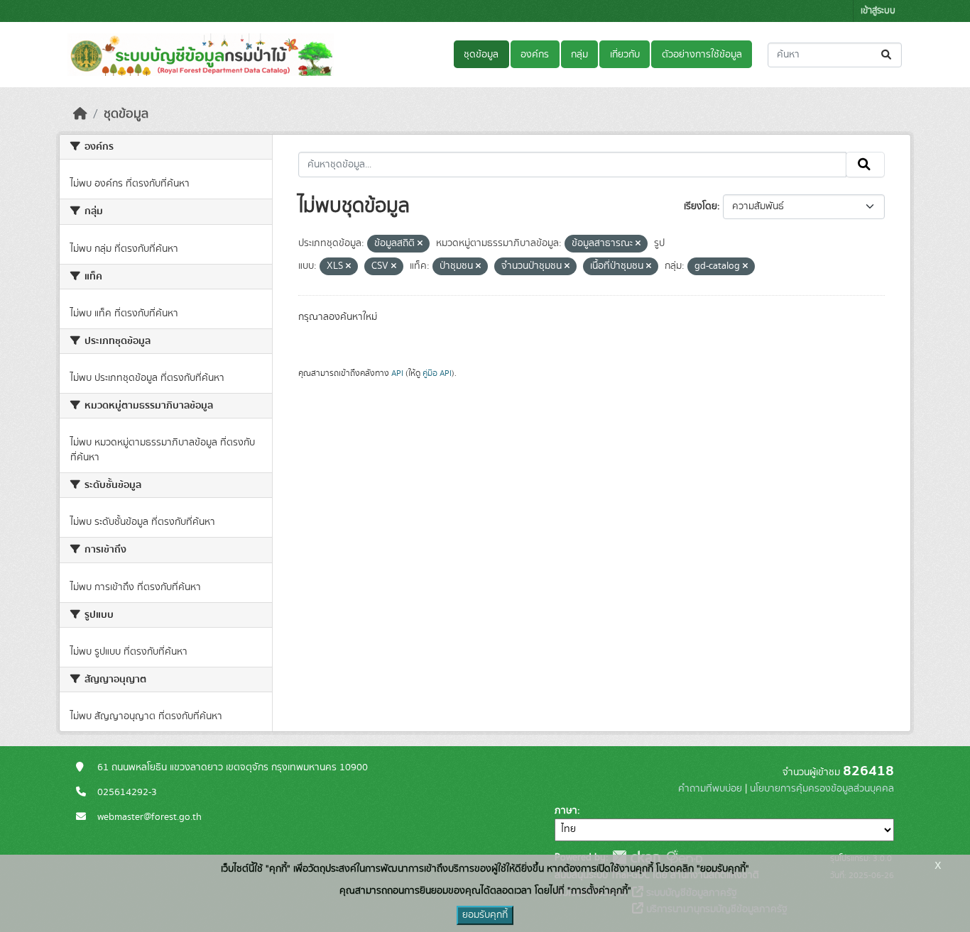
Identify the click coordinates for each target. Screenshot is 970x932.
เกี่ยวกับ (625, 55)
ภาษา (566, 811)
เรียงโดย (700, 206)
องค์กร (535, 55)
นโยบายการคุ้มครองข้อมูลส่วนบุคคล (822, 789)
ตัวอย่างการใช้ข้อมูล (702, 55)
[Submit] (887, 55)
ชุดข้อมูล (481, 55)
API (397, 373)
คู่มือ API (437, 373)
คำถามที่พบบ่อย (710, 789)
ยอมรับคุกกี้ (485, 915)
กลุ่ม (579, 55)
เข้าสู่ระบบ (878, 11)
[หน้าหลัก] (80, 114)
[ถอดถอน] (420, 244)
